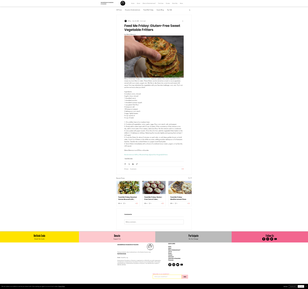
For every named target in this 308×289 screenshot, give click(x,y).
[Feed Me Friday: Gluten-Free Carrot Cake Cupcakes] (154, 187)
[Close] (306, 286)
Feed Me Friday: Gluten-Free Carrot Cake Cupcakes (153, 198)
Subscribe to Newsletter (174, 258)
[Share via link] (137, 164)
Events (170, 253)
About (169, 248)
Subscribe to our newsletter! (161, 274)
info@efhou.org (124, 257)
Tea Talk (169, 10)
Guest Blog (160, 10)
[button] (161, 3)
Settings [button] (286, 286)
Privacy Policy (61, 286)
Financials (170, 260)
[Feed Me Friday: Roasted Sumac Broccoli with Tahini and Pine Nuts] (128, 187)
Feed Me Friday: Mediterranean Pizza (178, 198)
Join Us (170, 252)
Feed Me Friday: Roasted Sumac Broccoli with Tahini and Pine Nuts (127, 198)
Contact (170, 255)
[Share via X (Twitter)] (129, 164)
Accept (301, 286)
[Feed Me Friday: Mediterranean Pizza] (180, 187)
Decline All (292, 286)
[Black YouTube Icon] (275, 239)
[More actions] (183, 21)
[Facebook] (263, 239)
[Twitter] (271, 239)
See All (190, 178)
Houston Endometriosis (132, 10)
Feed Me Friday (148, 10)
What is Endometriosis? (174, 250)
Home (169, 246)
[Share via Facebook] (125, 164)
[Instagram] (267, 239)
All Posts (119, 10)
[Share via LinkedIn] (133, 164)
